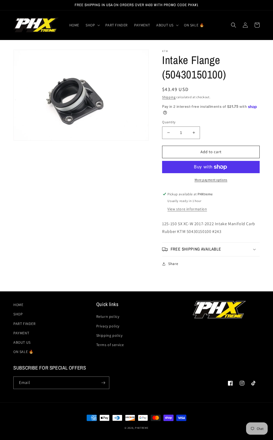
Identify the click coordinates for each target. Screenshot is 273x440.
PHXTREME (141, 428)
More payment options (211, 180)
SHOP (18, 314)
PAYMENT (21, 333)
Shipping (169, 97)
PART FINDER (24, 323)
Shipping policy (109, 335)
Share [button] (173, 263)
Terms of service (110, 344)
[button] (92, 25)
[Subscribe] (103, 382)
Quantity (168, 122)
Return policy (107, 316)
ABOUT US (22, 342)
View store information (187, 209)
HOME (18, 304)
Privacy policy (107, 326)
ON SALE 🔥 (23, 351)
